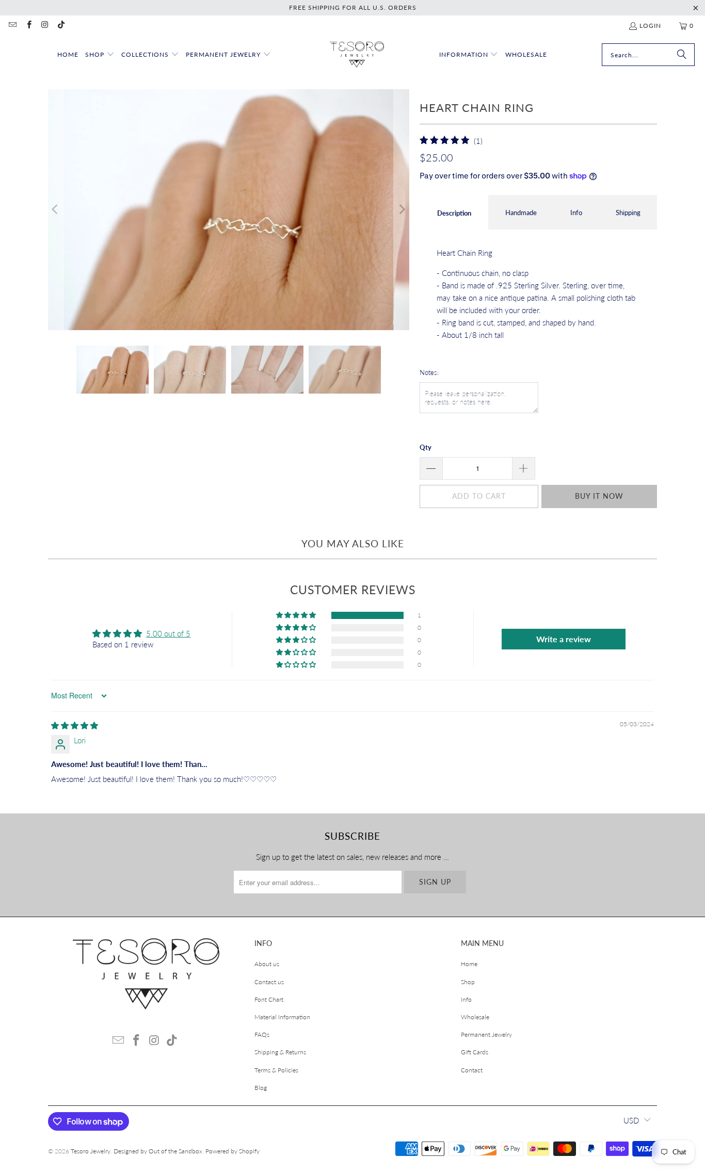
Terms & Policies (276, 1070)
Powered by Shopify (232, 1151)
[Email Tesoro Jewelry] (12, 25)
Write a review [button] (563, 639)
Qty (425, 447)
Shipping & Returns (280, 1052)
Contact (472, 1070)
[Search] (682, 54)
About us (266, 964)
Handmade (521, 212)
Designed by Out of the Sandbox (158, 1151)
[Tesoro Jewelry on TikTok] (60, 25)
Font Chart (268, 999)
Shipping (628, 212)
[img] (74, 725)
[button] (100, 55)
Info (576, 212)
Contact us (269, 982)
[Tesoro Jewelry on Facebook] (28, 25)
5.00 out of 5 (168, 633)
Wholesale (475, 1017)
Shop (468, 982)
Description (454, 213)
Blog (260, 1087)
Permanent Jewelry (486, 1034)
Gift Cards (474, 1052)
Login (650, 25)
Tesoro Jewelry (90, 1151)
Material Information (282, 1017)
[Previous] (55, 209)
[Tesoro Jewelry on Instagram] (44, 25)
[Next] (401, 209)
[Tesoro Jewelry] (357, 55)
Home (469, 964)
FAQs (261, 1034)
